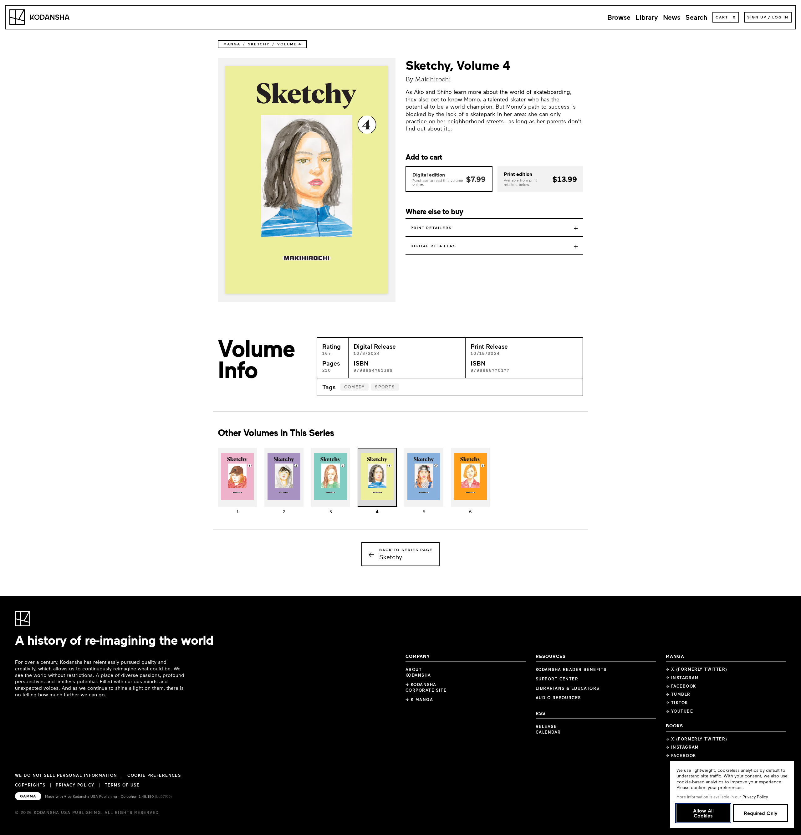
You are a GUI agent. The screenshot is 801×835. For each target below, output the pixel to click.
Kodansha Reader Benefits (571, 669)
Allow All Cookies (703, 812)
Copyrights (30, 784)
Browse (618, 17)
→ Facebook (681, 686)
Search (696, 17)
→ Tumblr (678, 694)
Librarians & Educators (567, 688)
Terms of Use (122, 784)
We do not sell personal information (66, 775)
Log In (780, 17)
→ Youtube (679, 711)
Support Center (557, 678)
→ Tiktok (677, 702)
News (671, 17)
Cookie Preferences (154, 775)
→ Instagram (682, 677)
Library (646, 17)
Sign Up (757, 17)
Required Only (760, 813)
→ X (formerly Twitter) (696, 669)
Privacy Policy (75, 784)
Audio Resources (558, 697)
